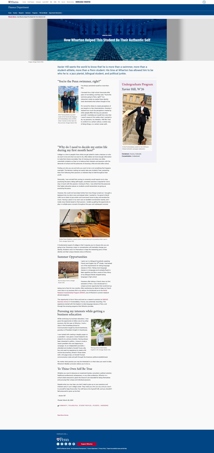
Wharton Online (70, 2)
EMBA (55, 2)
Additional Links (62, 434)
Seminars (27, 13)
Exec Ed (63, 2)
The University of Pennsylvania (78, 448)
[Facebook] (62, 444)
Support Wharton (86, 444)
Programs (34, 13)
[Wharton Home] (13, 2)
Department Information (55, 13)
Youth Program (31, 2)
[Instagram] (73, 444)
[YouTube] (69, 444)
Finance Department (92, 448)
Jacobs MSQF (45, 2)
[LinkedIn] (66, 444)
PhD (59, 2)
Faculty (24, 2)
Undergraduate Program (137, 84)
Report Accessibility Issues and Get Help (117, 448)
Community (63, 405)
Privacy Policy (102, 448)
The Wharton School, (65, 448)
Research (21, 13)
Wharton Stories (12, 17)
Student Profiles (85, 405)
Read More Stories (63, 415)
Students (96, 405)
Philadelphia (73, 405)
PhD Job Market (43, 13)
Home (9, 13)
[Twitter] (58, 444)
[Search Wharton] (204, 2)
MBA (51, 2)
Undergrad (38, 2)
